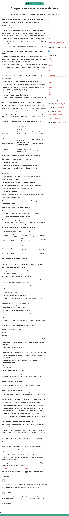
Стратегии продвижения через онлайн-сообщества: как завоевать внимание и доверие (57, 113)
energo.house (36, 515)
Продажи (50, 84)
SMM (49, 58)
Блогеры (50, 65)
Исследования (41, 14)
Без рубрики (51, 60)
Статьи (48, 14)
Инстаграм (50, 70)
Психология (50, 87)
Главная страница (13, 14)
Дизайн (50, 68)
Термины (50, 92)
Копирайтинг (51, 77)
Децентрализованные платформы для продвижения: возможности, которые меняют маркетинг (57, 118)
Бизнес (49, 63)
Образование (51, 80)
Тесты (49, 94)
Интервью (32, 14)
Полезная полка (56, 14)
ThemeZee (41, 507)
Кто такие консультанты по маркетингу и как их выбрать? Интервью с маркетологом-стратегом (57, 124)
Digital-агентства (24, 14)
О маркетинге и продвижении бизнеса (34, 8)
